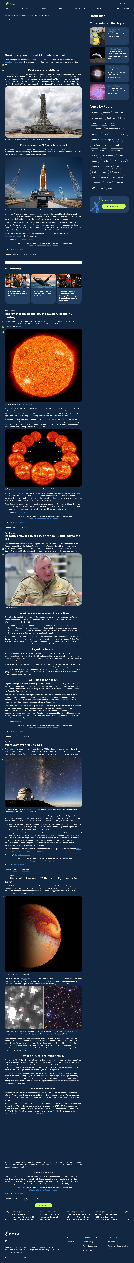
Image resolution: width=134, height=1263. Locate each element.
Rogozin (18, 721)
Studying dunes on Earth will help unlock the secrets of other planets (106, 1217)
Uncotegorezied (114, 30)
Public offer (87, 1250)
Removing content (90, 1246)
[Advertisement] (43, 39)
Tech (60, 8)
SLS (34, 254)
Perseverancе (117, 150)
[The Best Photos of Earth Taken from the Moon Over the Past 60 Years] (97, 55)
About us (70, 1237)
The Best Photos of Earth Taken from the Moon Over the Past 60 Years (117, 55)
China (122, 118)
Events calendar (89, 1255)
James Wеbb (97, 140)
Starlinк (95, 172)
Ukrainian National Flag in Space (116, 35)
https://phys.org (21, 512)
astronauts (119, 113)
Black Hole (111, 118)
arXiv (25, 979)
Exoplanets (16, 1199)
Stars (105, 172)
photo (94, 156)
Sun (19, 326)
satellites (106, 161)
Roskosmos (25, 736)
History (105, 134)
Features (100, 8)
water (110, 188)
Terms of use (113, 1242)
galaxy (94, 134)
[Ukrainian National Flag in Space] (97, 36)
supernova (104, 177)
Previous (7, 1215)
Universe (119, 183)
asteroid (106, 113)
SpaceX (109, 167)
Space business (123, 8)
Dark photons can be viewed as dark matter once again (117, 91)
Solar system (120, 161)
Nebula (95, 150)
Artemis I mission (39, 225)
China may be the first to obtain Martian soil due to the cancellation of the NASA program (79, 1217)
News (7, 8)
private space (107, 156)
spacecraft (96, 167)
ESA (113, 123)
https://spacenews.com (24, 239)
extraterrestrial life (114, 129)
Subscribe (115, 206)
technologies (118, 177)
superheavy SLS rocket (14, 62)
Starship (115, 172)
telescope (39, 1199)
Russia (94, 161)
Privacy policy (113, 1237)
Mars (120, 140)
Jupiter (28, 1199)
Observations (79, 8)
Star (14, 527)
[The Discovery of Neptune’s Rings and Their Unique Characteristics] (97, 73)
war (101, 188)
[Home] (10, 3)
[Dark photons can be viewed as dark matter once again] (97, 92)
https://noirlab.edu (22, 855)
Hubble (116, 134)
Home (7, 15)
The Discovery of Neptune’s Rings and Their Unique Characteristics (116, 73)
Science (43, 8)
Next (127, 1215)
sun (23, 527)
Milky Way (25, 870)
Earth (15, 870)
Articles (25, 8)
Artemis (15, 254)
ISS (14, 736)
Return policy (88, 1242)
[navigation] (125, 3)
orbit (104, 150)
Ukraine (108, 183)
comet (94, 123)
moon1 (107, 145)
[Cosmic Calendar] (120, 2)
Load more (43, 1205)
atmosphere (97, 118)
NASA (26, 254)
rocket (120, 156)
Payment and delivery (91, 1237)
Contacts (70, 1242)
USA (93, 188)
